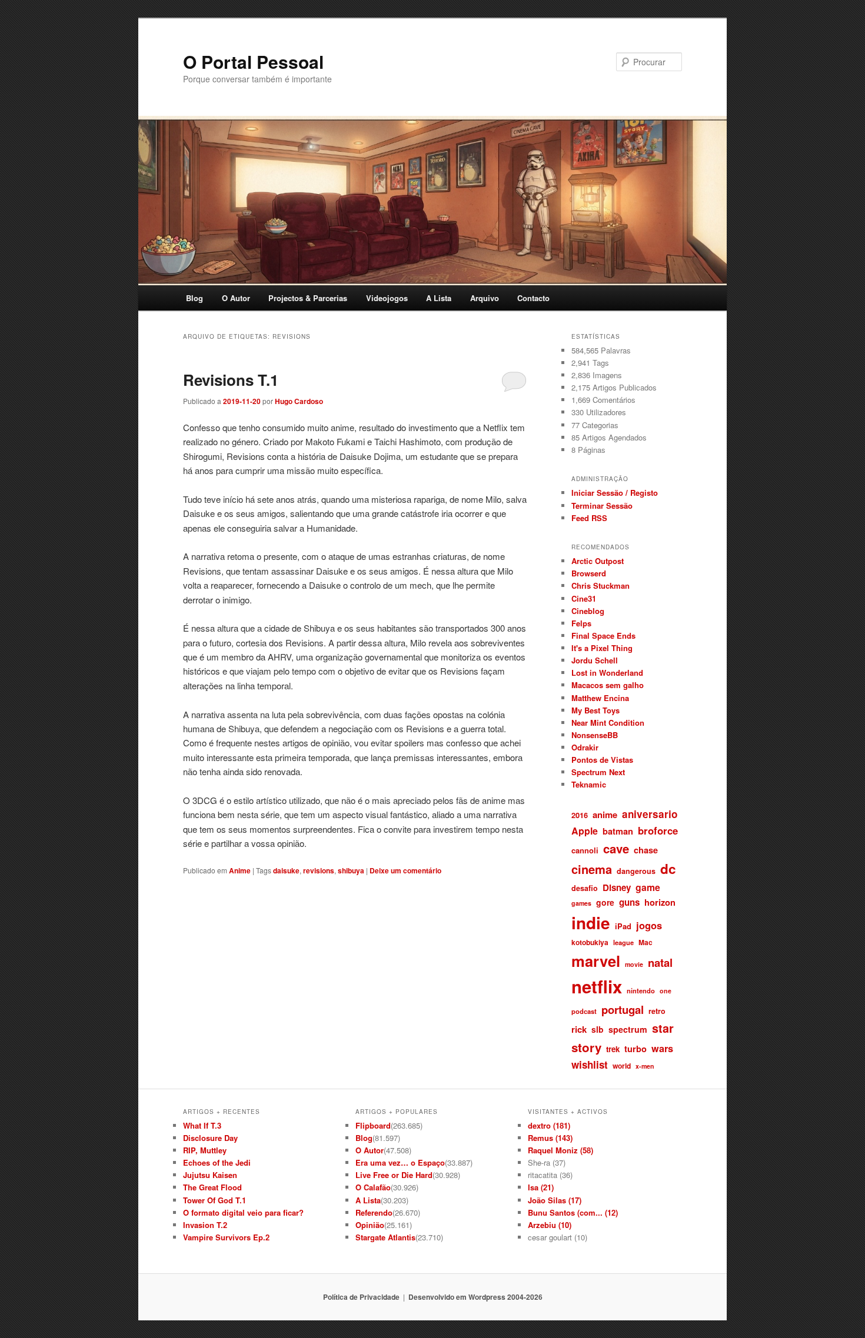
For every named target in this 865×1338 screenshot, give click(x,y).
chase (646, 850)
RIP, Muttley (205, 1150)
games (581, 903)
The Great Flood (212, 1187)
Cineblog (587, 610)
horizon (660, 902)
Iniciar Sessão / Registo (614, 492)
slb (597, 1029)
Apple (584, 830)
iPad (623, 926)
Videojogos (387, 297)
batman (618, 831)
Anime (240, 870)
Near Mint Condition (607, 722)
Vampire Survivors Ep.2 (226, 1237)
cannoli (584, 850)
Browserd (588, 573)
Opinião (369, 1224)
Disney (617, 887)
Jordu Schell (594, 660)
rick (579, 1029)
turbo (635, 1049)
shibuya (351, 870)
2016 (579, 814)
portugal (622, 1009)
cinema (591, 868)
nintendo (641, 990)
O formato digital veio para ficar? (243, 1212)
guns (629, 902)
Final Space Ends (603, 635)
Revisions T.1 (230, 380)
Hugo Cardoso (299, 401)
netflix (596, 986)
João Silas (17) (554, 1200)
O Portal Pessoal (253, 61)
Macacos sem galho (607, 684)
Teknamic (588, 784)
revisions (318, 870)
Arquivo (484, 297)
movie (634, 964)
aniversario (649, 814)
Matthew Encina (600, 697)
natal (660, 962)
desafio (584, 888)
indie (590, 923)
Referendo (373, 1212)
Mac (645, 942)
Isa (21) (541, 1187)
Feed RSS (589, 517)
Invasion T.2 (205, 1224)
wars (662, 1048)
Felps (581, 623)
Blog (194, 297)
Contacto (533, 297)
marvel (595, 961)
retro (657, 1011)
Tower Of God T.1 (214, 1200)
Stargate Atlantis (385, 1237)
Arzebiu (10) (549, 1224)
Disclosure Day (210, 1137)
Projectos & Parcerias (307, 297)
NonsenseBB (594, 734)
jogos (649, 925)
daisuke (286, 870)
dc (668, 868)
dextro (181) (549, 1125)
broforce (658, 830)
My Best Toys (595, 710)
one (665, 990)
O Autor (236, 297)
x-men (645, 1066)
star (663, 1028)
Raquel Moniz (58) (560, 1150)
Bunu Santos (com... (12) (573, 1212)
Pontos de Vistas (602, 759)
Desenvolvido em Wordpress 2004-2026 (475, 1297)
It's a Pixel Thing (602, 647)
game (648, 887)
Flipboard (373, 1125)
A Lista (438, 297)
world (622, 1065)
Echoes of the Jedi (217, 1162)
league (623, 942)
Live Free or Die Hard (393, 1174)
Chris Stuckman (600, 585)
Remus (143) (550, 1137)
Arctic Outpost (597, 560)
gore (605, 902)
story (586, 1047)
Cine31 (583, 598)
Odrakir (584, 747)
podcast (584, 1011)
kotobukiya (589, 942)
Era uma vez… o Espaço (400, 1162)
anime (605, 814)
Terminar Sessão (602, 505)
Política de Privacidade (361, 1297)
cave (616, 848)
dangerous (636, 871)
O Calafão (373, 1187)
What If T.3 (202, 1125)
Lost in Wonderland (607, 672)
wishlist (589, 1064)
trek (613, 1049)
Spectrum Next (598, 772)
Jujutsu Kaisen (210, 1174)
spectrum (627, 1029)
